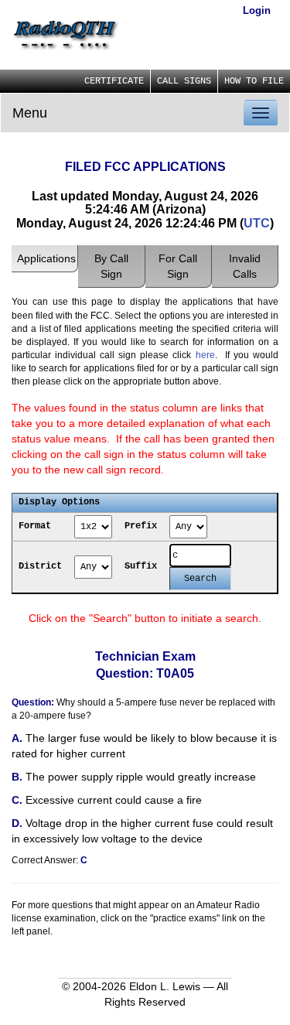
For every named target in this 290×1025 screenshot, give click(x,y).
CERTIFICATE (114, 81)
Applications (46, 258)
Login (257, 10)
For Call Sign (178, 266)
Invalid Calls (245, 266)
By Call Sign (111, 266)
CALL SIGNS (184, 81)
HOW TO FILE (254, 81)
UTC (257, 223)
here (205, 355)
